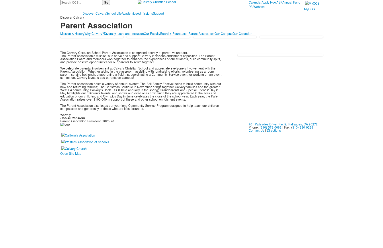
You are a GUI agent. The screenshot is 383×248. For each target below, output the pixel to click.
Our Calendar (242, 33)
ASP (279, 2)
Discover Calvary (94, 13)
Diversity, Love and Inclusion (124, 33)
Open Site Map (70, 153)
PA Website (257, 6)
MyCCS (309, 9)
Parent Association (201, 33)
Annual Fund (291, 2)
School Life (114, 13)
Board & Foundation (174, 33)
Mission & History (72, 33)
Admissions (145, 13)
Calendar (255, 2)
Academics (129, 13)
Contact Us (256, 130)
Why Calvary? (94, 33)
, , (283, 124)
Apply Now (269, 2)
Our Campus (224, 33)
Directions (274, 130)
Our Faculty (152, 33)
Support (158, 13)
